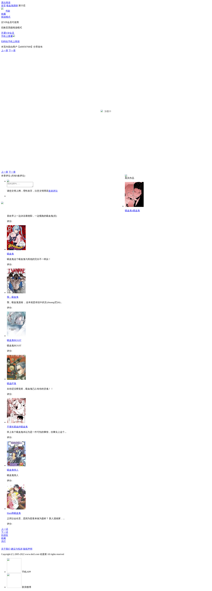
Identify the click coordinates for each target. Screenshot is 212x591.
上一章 (4, 50)
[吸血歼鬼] (16, 379)
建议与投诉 (16, 549)
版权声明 (27, 549)
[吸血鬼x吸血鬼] (134, 206)
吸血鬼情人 (12, 470)
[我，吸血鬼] (16, 292)
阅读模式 (5, 17)
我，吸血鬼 (12, 297)
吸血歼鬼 (11, 383)
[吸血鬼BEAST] (16, 336)
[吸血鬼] (16, 249)
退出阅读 (5, 2)
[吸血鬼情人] (16, 465)
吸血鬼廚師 (12, 5)
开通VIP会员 (7, 33)
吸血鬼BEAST (14, 340)
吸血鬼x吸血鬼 (132, 210)
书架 (7, 11)
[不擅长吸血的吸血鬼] (16, 422)
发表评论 (53, 191)
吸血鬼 (10, 254)
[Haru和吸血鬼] (16, 508)
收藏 (3, 14)
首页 (3, 5)
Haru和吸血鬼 (14, 513)
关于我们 (5, 549)
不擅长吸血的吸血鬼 (17, 426)
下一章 (12, 50)
